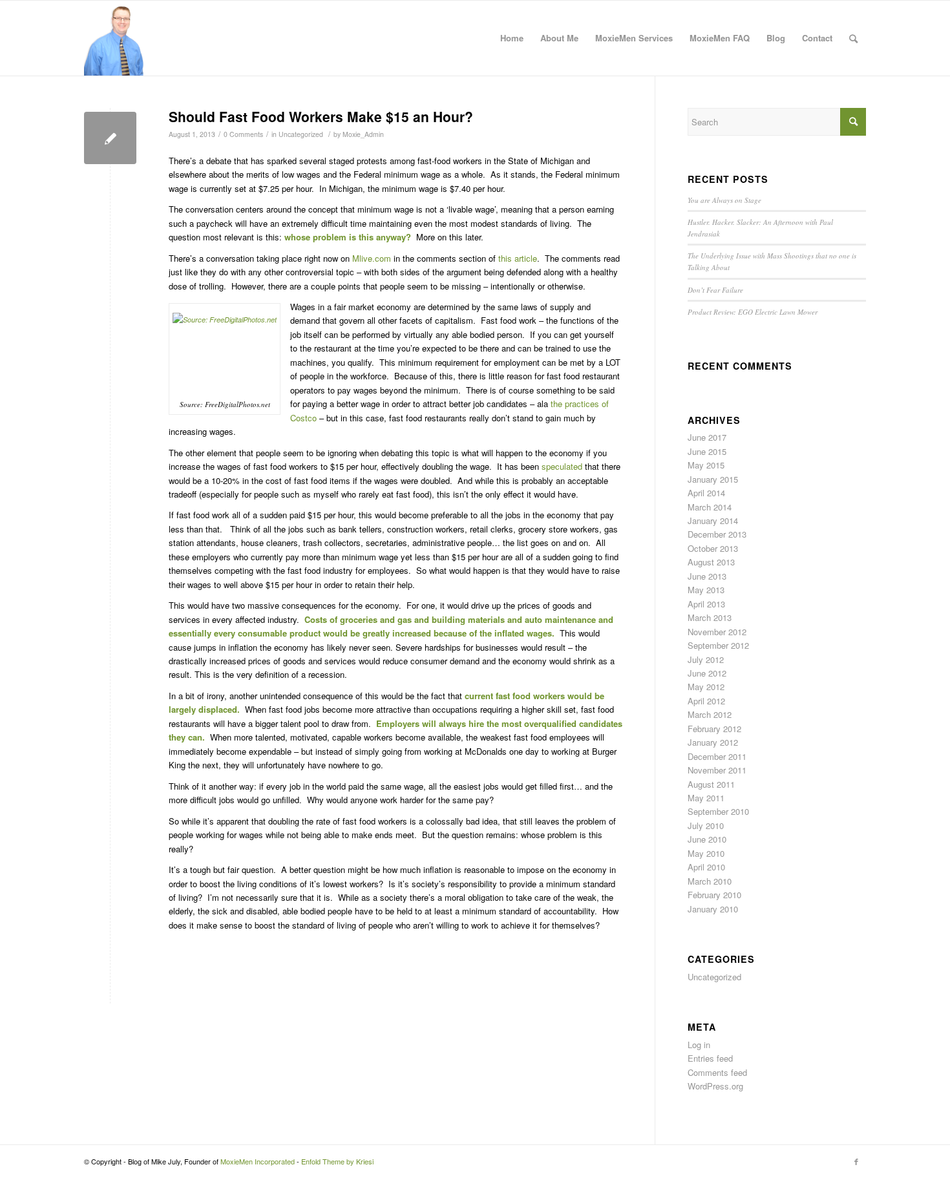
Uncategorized (301, 134)
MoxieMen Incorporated (257, 1161)
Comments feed (717, 1072)
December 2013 (717, 534)
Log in (699, 1044)
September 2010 (718, 811)
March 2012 (710, 714)
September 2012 (718, 645)
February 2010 (714, 895)
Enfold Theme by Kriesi (337, 1161)
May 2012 (706, 686)
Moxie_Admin (363, 134)
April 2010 (706, 867)
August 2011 (711, 784)
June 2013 (707, 576)
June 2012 (707, 673)
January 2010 (713, 909)
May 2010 (706, 853)
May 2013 (706, 590)
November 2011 (717, 770)
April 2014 (706, 493)
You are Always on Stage (724, 200)
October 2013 (713, 548)
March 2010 (710, 881)
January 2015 (713, 479)
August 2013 (711, 562)
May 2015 (706, 465)
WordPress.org (715, 1086)
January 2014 (713, 520)
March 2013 (710, 617)
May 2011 (706, 798)
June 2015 (707, 451)
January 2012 (713, 742)
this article (517, 258)
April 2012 (706, 701)
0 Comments (243, 134)
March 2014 (710, 507)
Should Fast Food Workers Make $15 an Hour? (321, 116)
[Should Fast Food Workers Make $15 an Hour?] (110, 138)
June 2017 (707, 437)
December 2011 (717, 756)
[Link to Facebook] (856, 1161)
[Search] (853, 38)
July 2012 (706, 659)
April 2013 (706, 604)
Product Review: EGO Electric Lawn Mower (753, 312)
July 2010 (706, 825)
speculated (562, 466)
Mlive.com (371, 258)
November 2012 (717, 632)
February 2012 (714, 728)
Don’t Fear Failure (715, 290)
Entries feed (710, 1058)
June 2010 (707, 839)
